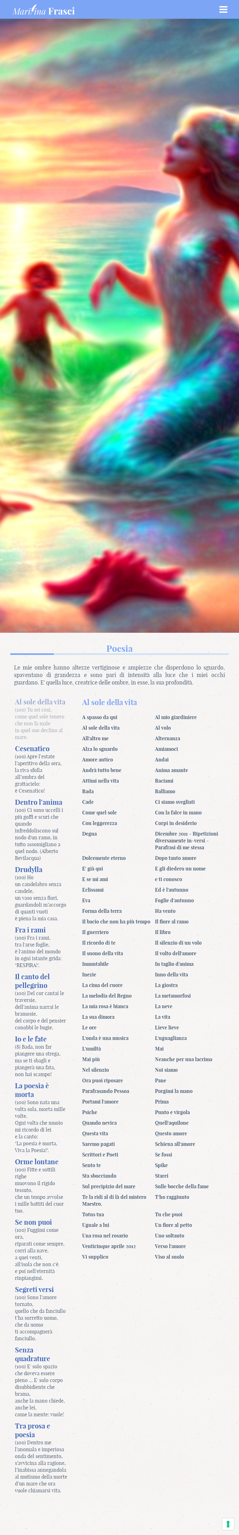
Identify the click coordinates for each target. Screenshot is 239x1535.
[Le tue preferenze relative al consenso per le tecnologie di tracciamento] (228, 1524)
